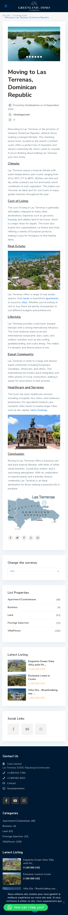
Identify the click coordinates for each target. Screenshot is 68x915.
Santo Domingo (38, 410)
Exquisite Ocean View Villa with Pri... (41, 663)
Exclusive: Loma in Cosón (37, 874)
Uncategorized (21, 114)
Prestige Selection (18, 622)
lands (26, 298)
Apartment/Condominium (22, 599)
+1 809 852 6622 (16, 778)
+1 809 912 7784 (16, 773)
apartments (52, 298)
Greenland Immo (16, 788)
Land (10, 615)
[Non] (63, 902)
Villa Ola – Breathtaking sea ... (40, 888)
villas (24, 302)
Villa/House (14, 630)
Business (13, 607)
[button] (25, 907)
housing (12, 219)
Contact (11, 783)
